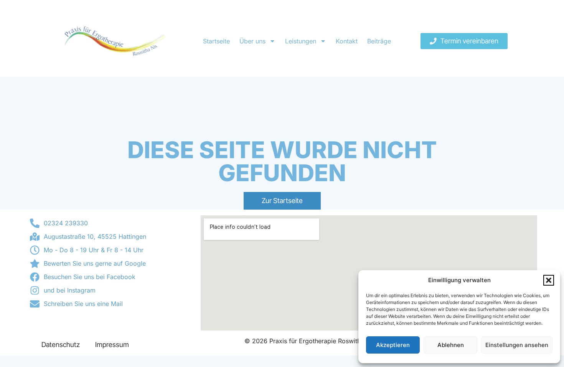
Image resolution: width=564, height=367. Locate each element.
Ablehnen (450, 345)
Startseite (216, 41)
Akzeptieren (393, 345)
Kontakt (347, 41)
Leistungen (300, 41)
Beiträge (379, 41)
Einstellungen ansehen (516, 345)
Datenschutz (60, 345)
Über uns (252, 41)
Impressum (112, 345)
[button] (548, 280)
